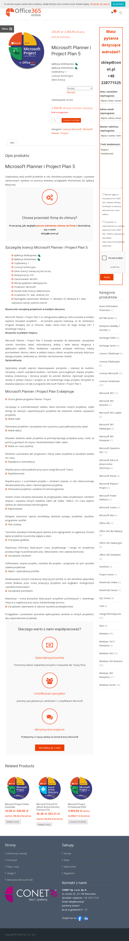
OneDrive (104, 566)
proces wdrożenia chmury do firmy (56, 225)
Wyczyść (71, 92)
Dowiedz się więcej (100, 4)
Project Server (106, 574)
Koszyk (67, 853)
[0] (112, 12)
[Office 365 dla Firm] (21, 11)
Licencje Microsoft (71, 129)
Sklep (66, 860)
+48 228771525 (91, 897)
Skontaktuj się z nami (50, 747)
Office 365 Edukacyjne (110, 542)
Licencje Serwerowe (109, 381)
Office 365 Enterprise (110, 554)
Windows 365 (106, 653)
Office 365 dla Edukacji (110, 531)
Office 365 (104, 523)
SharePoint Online (108, 582)
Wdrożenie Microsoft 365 (20, 879)
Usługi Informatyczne (110, 613)
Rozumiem (118, 4)
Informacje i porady (17, 853)
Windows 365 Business (111, 661)
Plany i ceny (13, 866)
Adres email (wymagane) (107, 111)
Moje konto (70, 866)
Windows (104, 633)
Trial (101, 606)
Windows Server (107, 684)
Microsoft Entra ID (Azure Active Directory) (108, 464)
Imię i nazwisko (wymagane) (108, 93)
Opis (12, 142)
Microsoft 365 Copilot (110, 412)
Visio (101, 625)
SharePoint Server (108, 590)
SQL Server (105, 598)
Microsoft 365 (106, 393)
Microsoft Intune (107, 475)
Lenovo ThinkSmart (109, 353)
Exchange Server (107, 345)
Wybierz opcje (13, 822)
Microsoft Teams (108, 507)
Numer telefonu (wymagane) (109, 128)
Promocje (12, 860)
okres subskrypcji (59, 86)
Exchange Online (107, 337)
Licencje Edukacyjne (109, 361)
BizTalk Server (106, 317)
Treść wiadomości (110, 144)
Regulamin (69, 873)
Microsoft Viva (106, 515)
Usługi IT (11, 873)
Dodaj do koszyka (71, 120)
